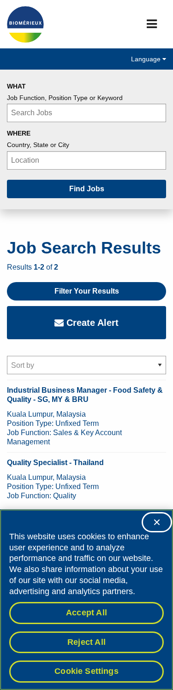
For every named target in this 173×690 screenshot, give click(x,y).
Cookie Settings (86, 671)
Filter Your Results (86, 291)
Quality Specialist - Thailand (55, 462)
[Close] (157, 522)
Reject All (86, 642)
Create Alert (91, 323)
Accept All (86, 612)
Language (146, 59)
